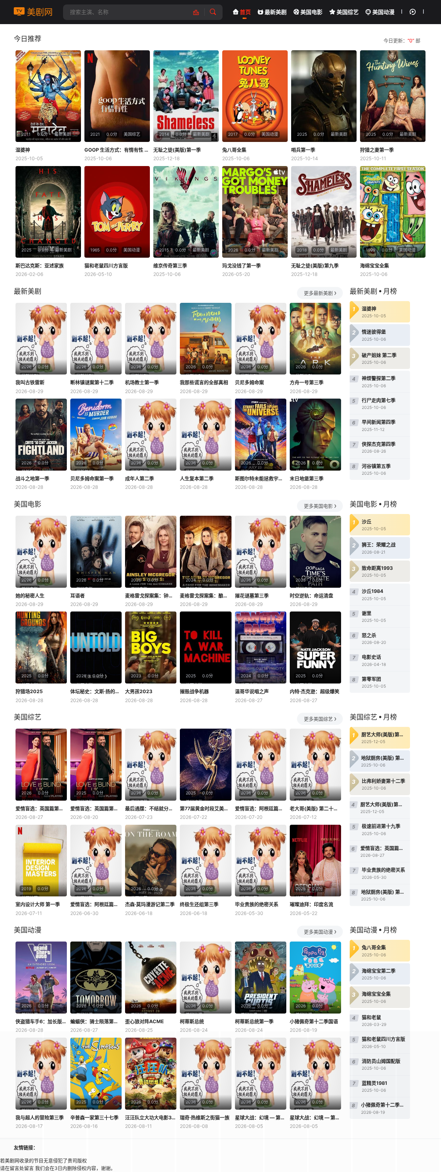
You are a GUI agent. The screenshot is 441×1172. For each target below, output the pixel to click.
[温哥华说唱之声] (260, 647)
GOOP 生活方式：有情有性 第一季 (117, 150)
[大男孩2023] (150, 647)
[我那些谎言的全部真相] (205, 339)
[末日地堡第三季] (315, 435)
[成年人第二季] (150, 435)
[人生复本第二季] (205, 435)
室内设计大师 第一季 (38, 904)
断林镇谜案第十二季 (92, 382)
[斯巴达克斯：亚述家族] (48, 212)
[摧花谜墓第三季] (260, 552)
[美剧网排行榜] (199, 12)
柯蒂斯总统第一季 (254, 1021)
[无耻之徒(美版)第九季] (324, 212)
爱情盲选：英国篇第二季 (96, 808)
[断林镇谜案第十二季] (96, 339)
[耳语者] (96, 552)
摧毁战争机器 (194, 691)
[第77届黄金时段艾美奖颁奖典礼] (205, 765)
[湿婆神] (48, 96)
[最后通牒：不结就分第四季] (150, 765)
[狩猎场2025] (41, 647)
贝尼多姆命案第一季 (92, 478)
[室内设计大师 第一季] (41, 861)
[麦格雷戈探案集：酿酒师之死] (205, 552)
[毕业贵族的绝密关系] (260, 861)
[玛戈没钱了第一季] (255, 212)
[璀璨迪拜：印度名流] (315, 861)
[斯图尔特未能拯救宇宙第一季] (260, 435)
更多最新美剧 (318, 293)
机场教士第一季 (142, 382)
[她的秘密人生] (41, 552)
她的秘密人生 (30, 595)
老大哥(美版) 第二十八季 (315, 808)
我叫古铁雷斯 (30, 382)
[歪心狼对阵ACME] (150, 978)
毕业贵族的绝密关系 (256, 904)
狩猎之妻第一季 (377, 150)
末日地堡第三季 (307, 478)
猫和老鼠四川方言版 (106, 265)
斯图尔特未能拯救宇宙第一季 (260, 478)
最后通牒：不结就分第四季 (150, 808)
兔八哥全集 (234, 150)
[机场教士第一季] (150, 339)
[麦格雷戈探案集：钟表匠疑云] (150, 552)
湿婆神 (23, 150)
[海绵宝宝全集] (392, 212)
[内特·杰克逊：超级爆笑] (315, 647)
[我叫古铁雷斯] (41, 339)
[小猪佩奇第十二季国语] (315, 978)
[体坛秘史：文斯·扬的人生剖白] (96, 647)
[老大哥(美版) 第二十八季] (315, 765)
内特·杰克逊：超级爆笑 (314, 691)
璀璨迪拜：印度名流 (311, 904)
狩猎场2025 (29, 691)
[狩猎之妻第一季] (392, 96)
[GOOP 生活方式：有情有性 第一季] (117, 96)
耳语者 (77, 595)
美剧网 (38, 12)
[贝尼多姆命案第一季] (96, 435)
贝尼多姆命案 (249, 382)
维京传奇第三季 (170, 265)
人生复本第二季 (197, 478)
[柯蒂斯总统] (205, 978)
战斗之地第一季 (32, 478)
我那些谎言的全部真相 (204, 382)
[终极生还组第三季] (205, 861)
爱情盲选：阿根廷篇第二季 (260, 808)
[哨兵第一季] (324, 96)
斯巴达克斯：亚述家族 (40, 265)
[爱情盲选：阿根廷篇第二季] (260, 765)
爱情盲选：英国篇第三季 (41, 808)
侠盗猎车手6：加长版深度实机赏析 (41, 1021)
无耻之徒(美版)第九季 (315, 265)
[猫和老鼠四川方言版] (117, 212)
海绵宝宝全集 (374, 265)
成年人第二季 (139, 478)
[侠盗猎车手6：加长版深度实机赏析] (41, 978)
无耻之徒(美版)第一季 (177, 150)
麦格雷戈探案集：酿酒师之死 (205, 595)
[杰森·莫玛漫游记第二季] (150, 861)
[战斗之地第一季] (41, 435)
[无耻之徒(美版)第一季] (186, 96)
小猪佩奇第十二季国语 (314, 1021)
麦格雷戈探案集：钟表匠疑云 (150, 595)
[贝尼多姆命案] (260, 339)
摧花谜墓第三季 (252, 595)
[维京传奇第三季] (186, 212)
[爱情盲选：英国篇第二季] (96, 765)
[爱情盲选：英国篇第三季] (41, 765)
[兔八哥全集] (255, 96)
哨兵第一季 (303, 150)
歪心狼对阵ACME (144, 1021)
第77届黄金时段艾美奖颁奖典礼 (205, 808)
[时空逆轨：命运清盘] (315, 552)
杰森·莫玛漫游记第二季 (150, 904)
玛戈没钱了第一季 (241, 265)
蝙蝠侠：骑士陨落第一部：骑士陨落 (96, 1021)
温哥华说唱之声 (252, 691)
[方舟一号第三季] (315, 339)
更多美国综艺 (318, 719)
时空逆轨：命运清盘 (311, 595)
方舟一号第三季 (307, 382)
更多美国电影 (318, 506)
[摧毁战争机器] (205, 647)
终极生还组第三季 (199, 904)
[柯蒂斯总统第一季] (260, 978)
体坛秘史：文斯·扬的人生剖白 (96, 691)
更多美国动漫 (318, 932)
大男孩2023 (138, 691)
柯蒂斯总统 (192, 1021)
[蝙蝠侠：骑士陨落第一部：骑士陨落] (96, 978)
